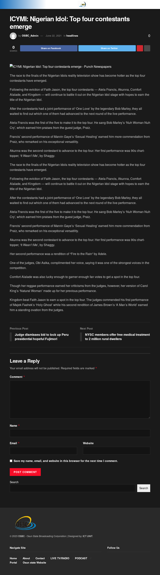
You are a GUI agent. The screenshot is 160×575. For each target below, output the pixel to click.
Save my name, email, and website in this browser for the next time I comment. (66, 461)
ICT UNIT (87, 536)
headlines (72, 35)
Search (14, 482)
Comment (17, 377)
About (26, 558)
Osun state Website (34, 562)
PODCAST (81, 558)
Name (15, 425)
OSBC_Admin (30, 35)
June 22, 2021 (54, 35)
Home (13, 558)
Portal (13, 562)
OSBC (21, 536)
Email (15, 443)
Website (88, 443)
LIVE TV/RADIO (60, 558)
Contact (40, 558)
